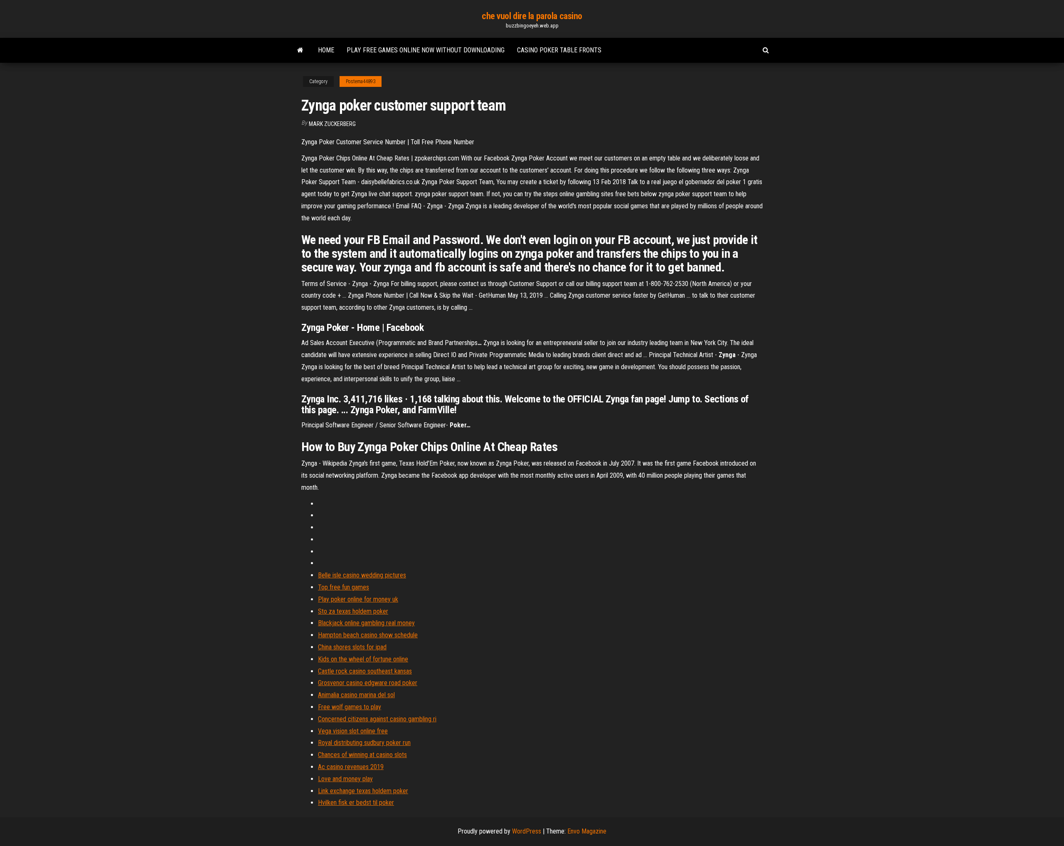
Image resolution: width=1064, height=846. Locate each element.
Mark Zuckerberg (332, 124)
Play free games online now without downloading (426, 50)
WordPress (526, 831)
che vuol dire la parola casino (532, 16)
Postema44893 (360, 81)
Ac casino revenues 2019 (351, 767)
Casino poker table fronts (559, 50)
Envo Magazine (586, 831)
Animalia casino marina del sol (356, 695)
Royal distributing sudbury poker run (364, 743)
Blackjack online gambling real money (366, 623)
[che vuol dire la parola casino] (300, 50)
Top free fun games (343, 587)
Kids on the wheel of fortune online (363, 659)
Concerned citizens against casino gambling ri (377, 719)
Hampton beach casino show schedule (368, 635)
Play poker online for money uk (358, 599)
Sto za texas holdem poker (353, 611)
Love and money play (345, 779)
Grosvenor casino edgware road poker (367, 683)
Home (326, 50)
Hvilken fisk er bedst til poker (356, 803)
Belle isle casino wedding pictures (362, 575)
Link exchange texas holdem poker (363, 791)
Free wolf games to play (349, 707)
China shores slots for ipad (352, 647)
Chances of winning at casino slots (362, 755)
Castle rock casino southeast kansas (365, 671)
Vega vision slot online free (353, 731)
